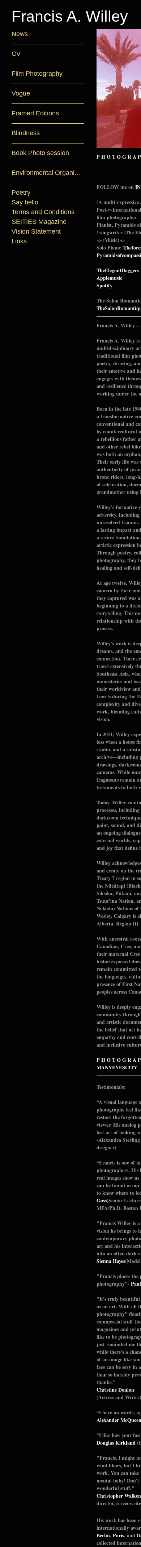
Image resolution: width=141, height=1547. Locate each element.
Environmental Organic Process (48, 173)
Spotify (104, 285)
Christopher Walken (119, 1495)
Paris (118, 1535)
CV (16, 54)
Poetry (21, 193)
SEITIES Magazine (39, 222)
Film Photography (37, 74)
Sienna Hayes (111, 1261)
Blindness (25, 133)
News (19, 34)
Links (19, 241)
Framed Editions (35, 113)
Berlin (103, 1535)
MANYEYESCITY (117, 1067)
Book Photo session (39, 153)
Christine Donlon (115, 1389)
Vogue (20, 93)
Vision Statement (36, 231)
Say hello (25, 202)
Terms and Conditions (43, 212)
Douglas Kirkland (116, 1442)
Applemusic (109, 278)
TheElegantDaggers (118, 270)
